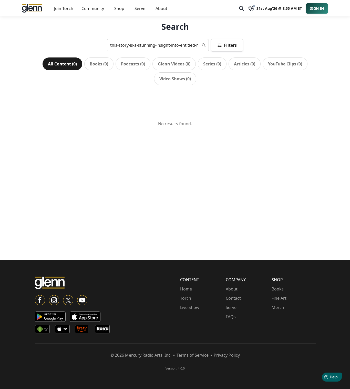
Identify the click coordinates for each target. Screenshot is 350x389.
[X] (68, 300)
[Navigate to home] (32, 8)
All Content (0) (62, 64)
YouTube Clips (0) (285, 64)
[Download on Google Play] (50, 317)
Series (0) (212, 64)
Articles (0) (244, 64)
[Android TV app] (44, 330)
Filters (230, 45)
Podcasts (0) (133, 64)
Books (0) (99, 64)
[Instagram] (54, 300)
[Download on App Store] (85, 317)
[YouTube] (82, 300)
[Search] (241, 8)
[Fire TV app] (84, 330)
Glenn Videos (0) (174, 64)
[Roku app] (104, 330)
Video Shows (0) (175, 79)
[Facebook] (40, 300)
